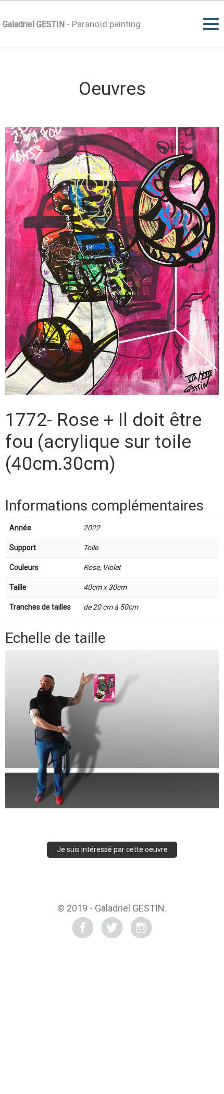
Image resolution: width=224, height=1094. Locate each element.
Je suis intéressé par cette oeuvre (112, 849)
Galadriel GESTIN (34, 24)
